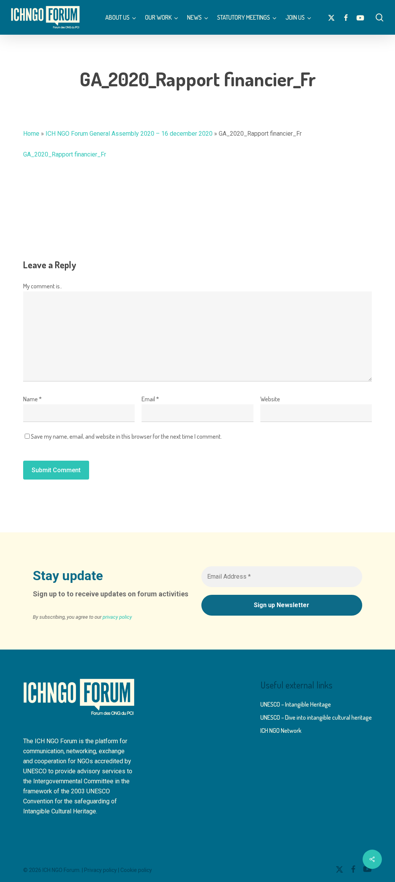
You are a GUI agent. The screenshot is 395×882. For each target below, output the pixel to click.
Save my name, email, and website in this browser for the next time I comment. (126, 436)
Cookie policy (136, 870)
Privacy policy (100, 870)
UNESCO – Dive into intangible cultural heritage (316, 717)
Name (32, 399)
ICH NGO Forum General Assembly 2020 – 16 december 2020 (129, 133)
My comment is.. (42, 286)
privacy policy (117, 617)
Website (270, 399)
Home (31, 133)
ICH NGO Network (280, 730)
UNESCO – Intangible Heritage (295, 704)
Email (150, 399)
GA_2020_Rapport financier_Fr (64, 154)
